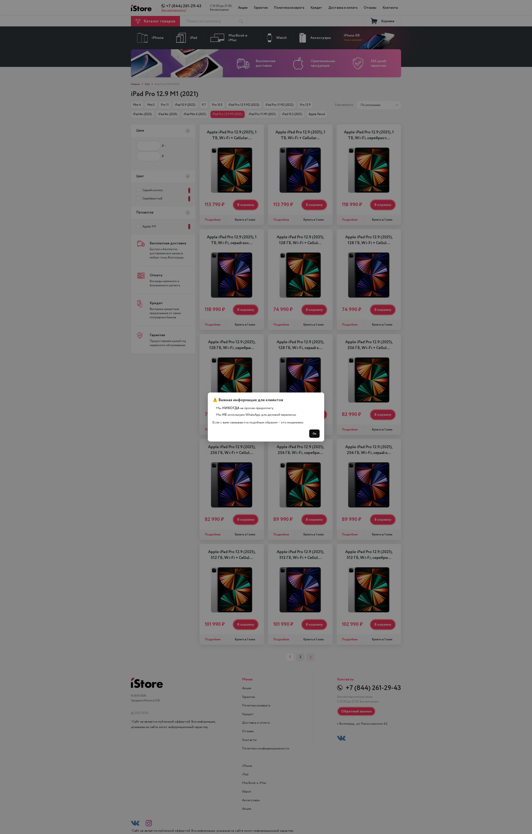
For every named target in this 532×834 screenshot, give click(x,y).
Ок (314, 434)
